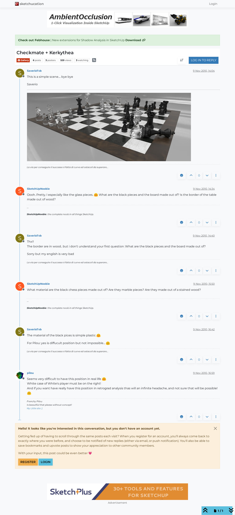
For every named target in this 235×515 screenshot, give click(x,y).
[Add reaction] (182, 175)
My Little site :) (34, 408)
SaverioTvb (34, 70)
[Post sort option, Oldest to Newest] (182, 60)
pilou (30, 373)
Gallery (24, 60)
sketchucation (32, 4)
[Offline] (21, 375)
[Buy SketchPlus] (117, 491)
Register (28, 462)
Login (45, 462)
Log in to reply (203, 60)
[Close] (215, 428)
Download (133, 40)
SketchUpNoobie (38, 188)
